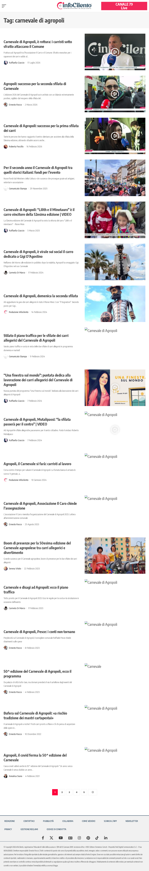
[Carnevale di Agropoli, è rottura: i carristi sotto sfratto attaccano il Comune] (115, 52)
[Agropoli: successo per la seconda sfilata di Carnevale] (115, 94)
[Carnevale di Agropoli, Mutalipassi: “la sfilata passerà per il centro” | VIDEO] (115, 429)
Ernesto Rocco (15, 104)
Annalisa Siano (15, 776)
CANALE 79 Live (124, 6)
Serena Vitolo (15, 568)
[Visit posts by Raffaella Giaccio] (6, 63)
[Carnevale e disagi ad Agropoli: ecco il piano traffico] (115, 597)
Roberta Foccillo (16, 146)
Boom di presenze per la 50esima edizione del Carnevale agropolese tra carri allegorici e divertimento (37, 548)
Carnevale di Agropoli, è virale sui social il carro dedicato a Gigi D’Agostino (38, 253)
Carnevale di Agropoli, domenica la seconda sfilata (41, 295)
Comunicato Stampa (18, 188)
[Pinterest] (88, 838)
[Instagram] (79, 838)
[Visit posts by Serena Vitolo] (6, 568)
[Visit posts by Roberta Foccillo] (6, 147)
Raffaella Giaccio (16, 62)
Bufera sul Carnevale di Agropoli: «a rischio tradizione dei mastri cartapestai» (35, 715)
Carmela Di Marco (17, 272)
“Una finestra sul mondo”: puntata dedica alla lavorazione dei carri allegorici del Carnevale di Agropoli (38, 380)
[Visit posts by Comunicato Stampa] (6, 188)
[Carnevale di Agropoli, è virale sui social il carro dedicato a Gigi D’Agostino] (115, 262)
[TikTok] (97, 838)
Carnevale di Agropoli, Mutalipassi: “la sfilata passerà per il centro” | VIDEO (37, 421)
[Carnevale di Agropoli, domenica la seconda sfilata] (115, 304)
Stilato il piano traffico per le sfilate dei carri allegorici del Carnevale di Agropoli (36, 337)
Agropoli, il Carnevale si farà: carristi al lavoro (37, 463)
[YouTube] (61, 838)
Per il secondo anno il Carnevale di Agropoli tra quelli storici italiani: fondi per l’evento (38, 169)
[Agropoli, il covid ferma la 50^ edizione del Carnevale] (115, 765)
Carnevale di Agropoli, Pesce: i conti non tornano (39, 631)
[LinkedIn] (105, 838)
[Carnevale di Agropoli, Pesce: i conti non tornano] (115, 639)
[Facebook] (43, 838)
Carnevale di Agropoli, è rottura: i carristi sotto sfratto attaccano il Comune (38, 44)
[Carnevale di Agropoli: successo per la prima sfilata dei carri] (115, 136)
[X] (51, 838)
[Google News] (70, 838)
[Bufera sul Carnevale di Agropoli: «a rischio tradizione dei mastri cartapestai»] (115, 723)
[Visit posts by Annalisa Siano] (6, 776)
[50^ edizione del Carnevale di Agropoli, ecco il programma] (115, 681)
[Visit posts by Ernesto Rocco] (6, 105)
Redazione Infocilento (18, 312)
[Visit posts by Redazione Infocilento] (6, 312)
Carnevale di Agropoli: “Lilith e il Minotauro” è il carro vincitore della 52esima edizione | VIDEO (39, 211)
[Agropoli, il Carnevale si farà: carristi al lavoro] (115, 471)
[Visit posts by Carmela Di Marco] (6, 273)
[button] (5, 6)
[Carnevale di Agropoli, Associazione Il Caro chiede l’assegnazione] (115, 513)
